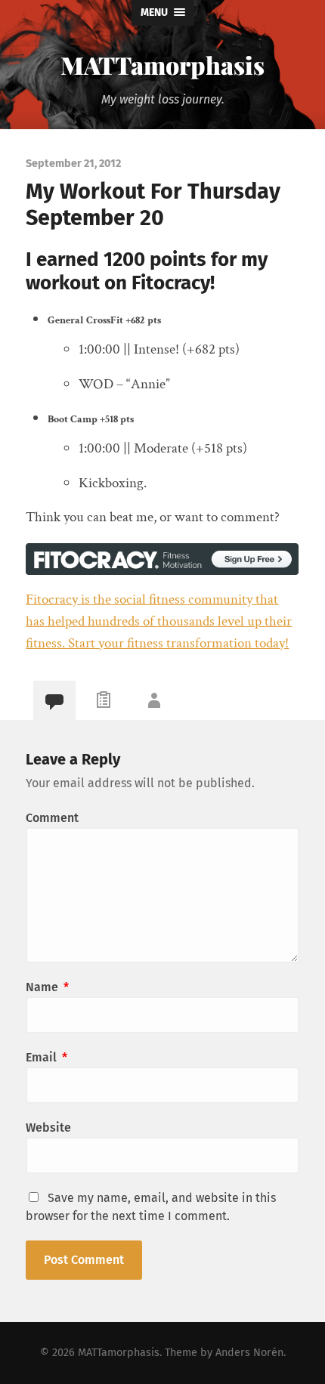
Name (47, 987)
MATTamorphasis (162, 64)
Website (48, 1127)
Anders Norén (249, 1352)
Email (46, 1057)
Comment (52, 818)
